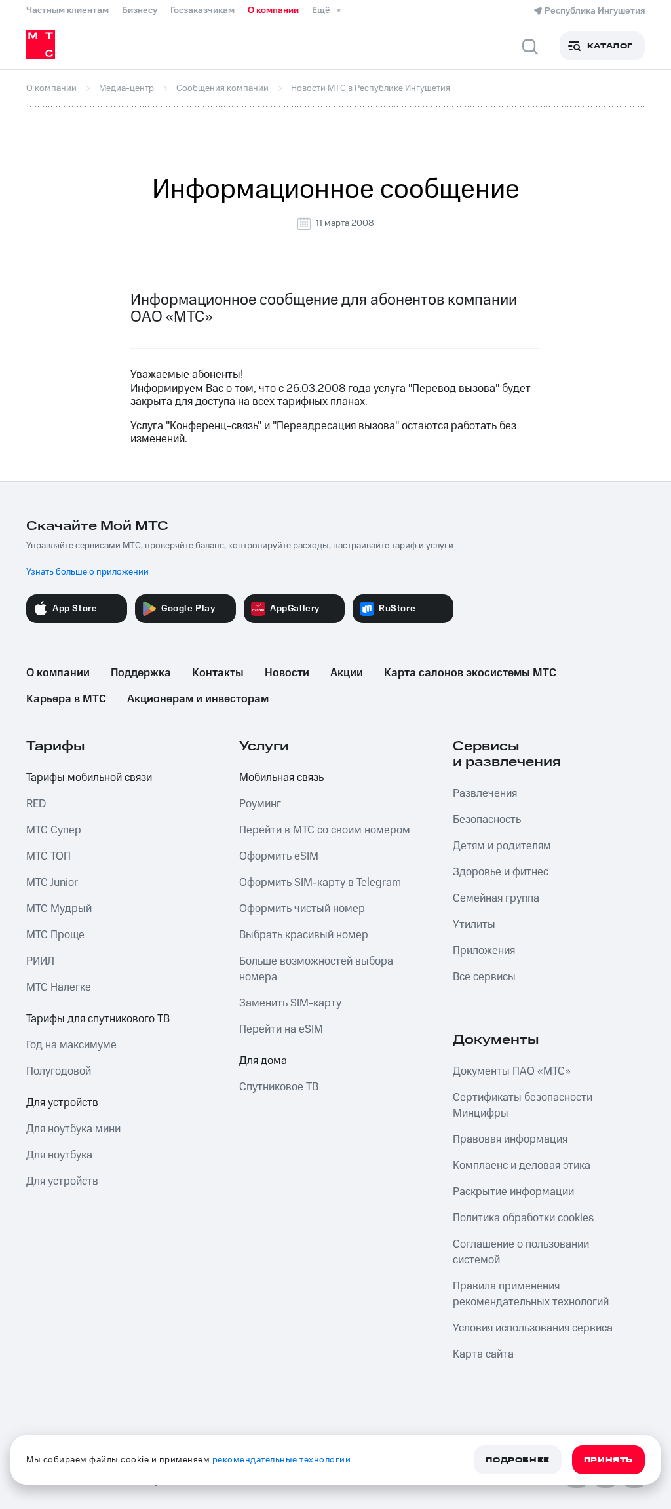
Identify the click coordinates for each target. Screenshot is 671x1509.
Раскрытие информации (513, 1192)
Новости (287, 673)
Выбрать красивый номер (303, 935)
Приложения (484, 951)
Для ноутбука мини (73, 1129)
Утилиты (474, 924)
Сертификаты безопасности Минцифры (522, 1105)
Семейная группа (496, 898)
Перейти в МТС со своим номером (324, 830)
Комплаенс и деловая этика (521, 1166)
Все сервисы (484, 977)
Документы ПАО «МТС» (512, 1071)
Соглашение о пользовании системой (521, 1252)
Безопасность (487, 820)
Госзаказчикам (202, 10)
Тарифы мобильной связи (89, 778)
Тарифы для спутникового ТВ (98, 1019)
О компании (273, 10)
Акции (346, 673)
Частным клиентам (67, 10)
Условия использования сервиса (533, 1328)
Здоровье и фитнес (500, 872)
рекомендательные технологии (281, 1459)
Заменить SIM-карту (290, 1003)
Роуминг (260, 804)
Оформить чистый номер (302, 909)
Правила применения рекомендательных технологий (531, 1294)
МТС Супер (53, 830)
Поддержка (141, 673)
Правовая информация (510, 1139)
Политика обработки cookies (523, 1218)
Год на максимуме (71, 1045)
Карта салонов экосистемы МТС (470, 673)
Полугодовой (58, 1071)
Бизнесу (139, 10)
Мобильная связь (281, 778)
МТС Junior (52, 882)
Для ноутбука (59, 1155)
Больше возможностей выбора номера (316, 969)
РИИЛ (40, 961)
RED (36, 804)
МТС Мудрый (59, 909)
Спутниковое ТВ (278, 1087)
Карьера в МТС (66, 699)
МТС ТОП (48, 856)
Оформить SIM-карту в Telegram (320, 882)
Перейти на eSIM (281, 1029)
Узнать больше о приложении (87, 572)
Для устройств (62, 1103)
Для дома (263, 1061)
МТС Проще (55, 935)
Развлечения (485, 793)
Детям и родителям (502, 846)
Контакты (218, 673)
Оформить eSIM (278, 856)
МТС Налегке (58, 987)
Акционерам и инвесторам (198, 699)
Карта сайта (483, 1354)
